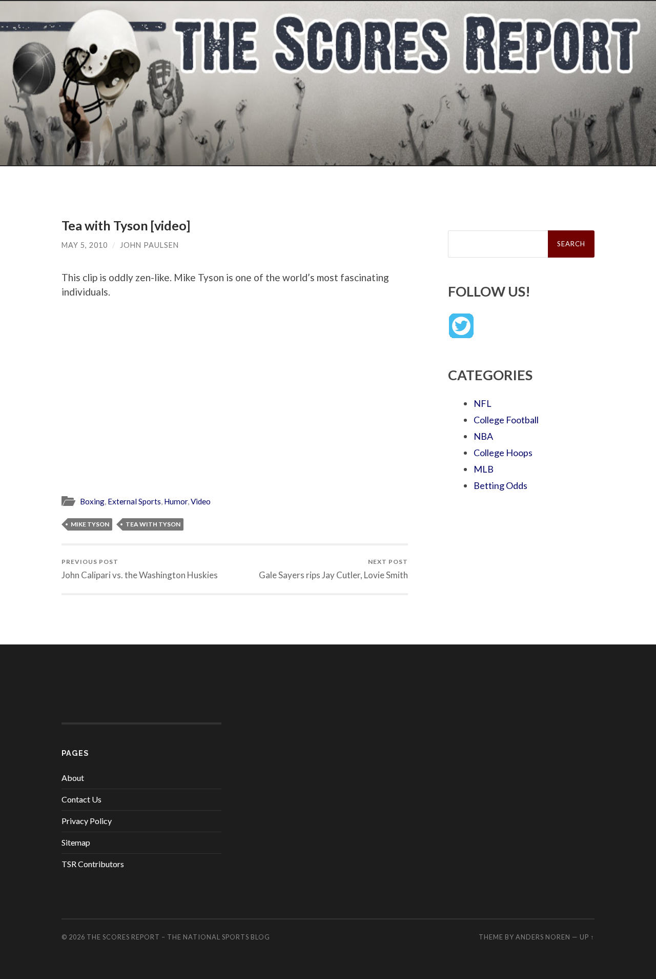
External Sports (134, 501)
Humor (176, 501)
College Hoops (503, 452)
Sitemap (75, 842)
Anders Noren (543, 937)
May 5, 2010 (84, 245)
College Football (506, 419)
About (72, 777)
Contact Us (81, 799)
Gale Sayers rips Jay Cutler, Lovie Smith (333, 569)
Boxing (92, 501)
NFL (482, 403)
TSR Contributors (92, 864)
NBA (483, 436)
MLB (484, 469)
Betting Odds (500, 485)
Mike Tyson (90, 524)
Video (201, 501)
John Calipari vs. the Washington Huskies (139, 569)
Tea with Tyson (153, 524)
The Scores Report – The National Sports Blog (178, 937)
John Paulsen (149, 245)
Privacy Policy (86, 821)
